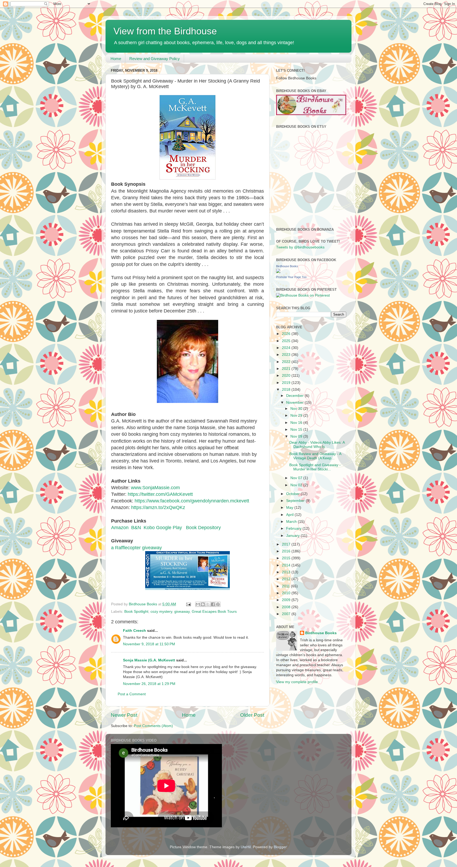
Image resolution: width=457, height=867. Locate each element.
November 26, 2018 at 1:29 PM (149, 684)
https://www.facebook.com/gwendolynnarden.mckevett (192, 500)
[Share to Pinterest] (218, 604)
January (293, 536)
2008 (286, 607)
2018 (286, 390)
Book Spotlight (136, 612)
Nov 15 (296, 430)
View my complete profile (297, 682)
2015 (286, 558)
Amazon (120, 527)
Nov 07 (296, 478)
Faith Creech (134, 631)
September (296, 501)
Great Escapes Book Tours (214, 612)
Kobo (149, 527)
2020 (286, 376)
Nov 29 (296, 415)
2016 (286, 551)
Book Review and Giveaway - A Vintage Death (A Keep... (315, 456)
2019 (286, 383)
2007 (286, 614)
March (292, 522)
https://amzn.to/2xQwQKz (158, 507)
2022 (286, 362)
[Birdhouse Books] (278, 272)
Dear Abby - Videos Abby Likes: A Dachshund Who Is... (317, 445)
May (290, 508)
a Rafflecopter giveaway (136, 547)
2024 (286, 348)
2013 (286, 572)
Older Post (252, 715)
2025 (286, 341)
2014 (286, 565)
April (290, 515)
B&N (136, 527)
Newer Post (124, 715)
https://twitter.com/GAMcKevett (160, 494)
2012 (286, 579)
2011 (286, 586)
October (293, 494)
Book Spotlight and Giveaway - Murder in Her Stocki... (315, 467)
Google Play (169, 527)
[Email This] (197, 604)
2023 (286, 355)
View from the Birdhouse (165, 31)
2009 (286, 600)
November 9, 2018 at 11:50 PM (149, 644)
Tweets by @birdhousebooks (300, 247)
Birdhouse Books (287, 266)
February (294, 528)
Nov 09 (296, 436)
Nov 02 (296, 485)
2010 (286, 593)
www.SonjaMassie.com (155, 487)
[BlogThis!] (202, 604)
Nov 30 (296, 409)
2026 (286, 334)
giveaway (182, 612)
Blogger (280, 847)
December (295, 396)
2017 (286, 544)
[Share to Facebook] (213, 604)
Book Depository (203, 527)
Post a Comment (132, 694)
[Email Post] (188, 604)
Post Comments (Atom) (153, 726)
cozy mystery (161, 612)
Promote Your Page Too (291, 277)
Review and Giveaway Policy (154, 58)
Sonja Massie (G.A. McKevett (149, 660)
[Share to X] (208, 604)
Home (116, 58)
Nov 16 (296, 423)
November (295, 403)
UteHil (246, 847)
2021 (286, 369)
